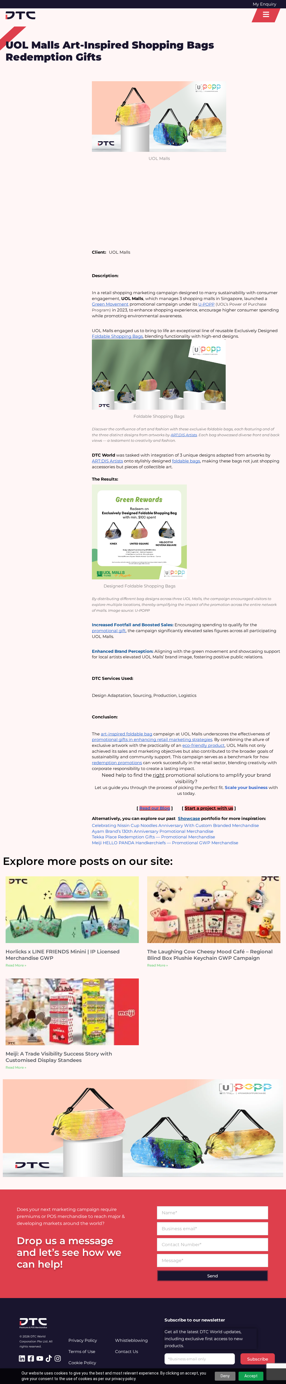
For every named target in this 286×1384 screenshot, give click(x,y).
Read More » (16, 965)
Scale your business (246, 787)
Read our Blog (154, 808)
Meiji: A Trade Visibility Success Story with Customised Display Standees (59, 1057)
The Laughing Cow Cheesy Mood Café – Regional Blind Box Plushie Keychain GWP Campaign (210, 955)
